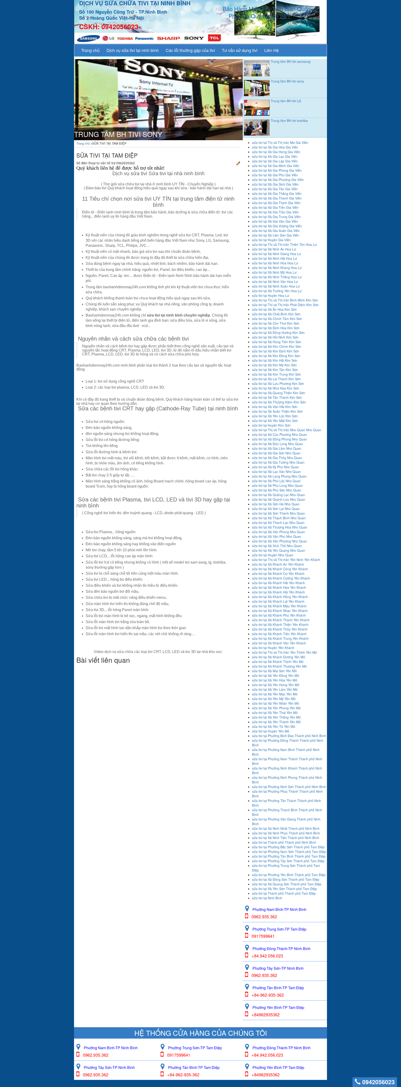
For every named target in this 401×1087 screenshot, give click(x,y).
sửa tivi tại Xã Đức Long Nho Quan (277, 443)
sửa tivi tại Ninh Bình (267, 898)
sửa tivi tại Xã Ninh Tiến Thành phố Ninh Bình (285, 837)
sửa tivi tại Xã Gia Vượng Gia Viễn (277, 226)
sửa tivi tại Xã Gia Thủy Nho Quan (277, 457)
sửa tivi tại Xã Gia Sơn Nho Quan (276, 453)
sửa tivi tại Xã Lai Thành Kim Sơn (276, 379)
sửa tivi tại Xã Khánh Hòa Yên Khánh (279, 587)
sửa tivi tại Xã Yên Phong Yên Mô (276, 708)
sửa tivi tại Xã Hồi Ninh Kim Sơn (275, 337)
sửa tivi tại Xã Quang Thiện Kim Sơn (278, 392)
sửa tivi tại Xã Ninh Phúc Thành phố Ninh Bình (286, 833)
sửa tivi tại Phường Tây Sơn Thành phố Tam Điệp (288, 861)
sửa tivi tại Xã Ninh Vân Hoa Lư (275, 281)
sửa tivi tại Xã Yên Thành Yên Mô (276, 721)
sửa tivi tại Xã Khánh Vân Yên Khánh (279, 643)
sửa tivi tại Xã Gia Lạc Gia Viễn (275, 156)
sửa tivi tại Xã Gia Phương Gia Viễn (278, 179)
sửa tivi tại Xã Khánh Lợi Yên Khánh (278, 601)
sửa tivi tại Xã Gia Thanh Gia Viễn (277, 198)
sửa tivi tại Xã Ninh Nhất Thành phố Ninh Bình (286, 828)
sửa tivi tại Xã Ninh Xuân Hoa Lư (276, 286)
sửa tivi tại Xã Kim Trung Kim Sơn (276, 374)
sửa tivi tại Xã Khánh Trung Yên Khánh (280, 638)
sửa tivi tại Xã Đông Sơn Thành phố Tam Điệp (285, 879)
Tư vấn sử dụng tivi (239, 50)
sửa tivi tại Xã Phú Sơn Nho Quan (276, 490)
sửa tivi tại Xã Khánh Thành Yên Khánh (281, 620)
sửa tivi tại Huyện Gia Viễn (271, 240)
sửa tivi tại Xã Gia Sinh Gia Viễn (275, 184)
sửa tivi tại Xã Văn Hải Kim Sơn (275, 406)
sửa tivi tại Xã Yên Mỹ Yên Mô (274, 698)
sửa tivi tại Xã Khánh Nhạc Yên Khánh (280, 610)
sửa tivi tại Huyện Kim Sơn (271, 425)
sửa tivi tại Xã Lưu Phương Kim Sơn (278, 383)
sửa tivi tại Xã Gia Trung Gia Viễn (276, 216)
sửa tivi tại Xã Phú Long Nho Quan (277, 485)
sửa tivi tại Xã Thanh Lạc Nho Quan (278, 522)
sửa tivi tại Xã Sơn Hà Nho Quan (276, 504)
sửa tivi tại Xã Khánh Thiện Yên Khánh (280, 624)
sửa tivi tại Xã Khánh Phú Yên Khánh (279, 615)
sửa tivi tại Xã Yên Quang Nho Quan (278, 550)
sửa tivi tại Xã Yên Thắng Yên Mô (276, 717)
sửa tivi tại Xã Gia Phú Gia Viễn (275, 175)
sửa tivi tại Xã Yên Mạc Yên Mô (275, 694)
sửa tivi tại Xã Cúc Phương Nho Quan (279, 434)
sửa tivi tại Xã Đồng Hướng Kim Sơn (278, 332)
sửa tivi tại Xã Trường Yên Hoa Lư (277, 290)
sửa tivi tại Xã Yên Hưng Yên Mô (275, 684)
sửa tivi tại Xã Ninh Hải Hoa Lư (274, 258)
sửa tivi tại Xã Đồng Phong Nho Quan (279, 439)
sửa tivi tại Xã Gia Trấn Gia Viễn (275, 212)
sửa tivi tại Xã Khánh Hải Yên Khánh (278, 582)
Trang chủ (90, 50)
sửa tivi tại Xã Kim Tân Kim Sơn (275, 369)
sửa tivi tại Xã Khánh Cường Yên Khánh (281, 578)
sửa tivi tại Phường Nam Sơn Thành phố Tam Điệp (289, 851)
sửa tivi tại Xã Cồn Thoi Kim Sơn (275, 323)
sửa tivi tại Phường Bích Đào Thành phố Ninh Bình (289, 735)
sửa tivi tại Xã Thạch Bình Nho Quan (279, 518)
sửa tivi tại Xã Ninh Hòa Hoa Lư (275, 263)
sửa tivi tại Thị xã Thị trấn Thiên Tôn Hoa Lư (284, 244)
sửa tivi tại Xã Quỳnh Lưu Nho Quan (278, 499)
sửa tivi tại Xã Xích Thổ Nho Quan (277, 545)
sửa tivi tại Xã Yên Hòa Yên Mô (274, 680)
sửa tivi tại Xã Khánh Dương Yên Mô (278, 657)
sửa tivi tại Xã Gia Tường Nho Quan (278, 462)
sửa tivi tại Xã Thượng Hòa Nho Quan (279, 527)
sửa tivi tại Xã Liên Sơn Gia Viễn (275, 235)
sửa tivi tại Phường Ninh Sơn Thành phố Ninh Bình (289, 786)
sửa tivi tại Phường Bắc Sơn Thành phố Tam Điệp (288, 847)
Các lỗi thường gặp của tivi (190, 50)
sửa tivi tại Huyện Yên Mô (270, 731)
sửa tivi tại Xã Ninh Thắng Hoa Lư (277, 277)
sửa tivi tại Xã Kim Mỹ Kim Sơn (274, 365)
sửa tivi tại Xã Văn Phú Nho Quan (276, 536)
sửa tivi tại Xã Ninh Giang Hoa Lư (276, 253)
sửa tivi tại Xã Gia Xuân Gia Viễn (276, 230)
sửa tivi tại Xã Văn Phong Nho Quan (278, 531)
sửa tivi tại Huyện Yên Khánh (273, 647)
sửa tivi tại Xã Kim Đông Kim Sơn (276, 355)
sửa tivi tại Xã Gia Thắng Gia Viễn (277, 193)
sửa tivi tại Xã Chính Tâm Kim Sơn (277, 318)
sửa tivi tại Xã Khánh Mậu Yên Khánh (279, 606)
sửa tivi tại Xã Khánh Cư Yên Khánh (278, 573)
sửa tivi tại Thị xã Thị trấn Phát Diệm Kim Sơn (285, 304)
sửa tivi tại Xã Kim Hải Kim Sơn (274, 360)
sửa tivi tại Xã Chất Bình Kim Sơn (276, 314)
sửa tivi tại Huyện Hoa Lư (270, 295)
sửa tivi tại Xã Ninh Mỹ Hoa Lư (274, 272)
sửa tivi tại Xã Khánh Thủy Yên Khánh (279, 629)
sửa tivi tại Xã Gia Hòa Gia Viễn (275, 147)
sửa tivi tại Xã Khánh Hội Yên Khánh (278, 592)
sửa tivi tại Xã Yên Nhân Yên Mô (275, 703)
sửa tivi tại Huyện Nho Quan (272, 555)
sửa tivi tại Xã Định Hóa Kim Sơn (276, 328)
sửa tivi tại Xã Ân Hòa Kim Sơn (274, 309)
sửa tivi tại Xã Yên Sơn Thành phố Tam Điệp (284, 888)
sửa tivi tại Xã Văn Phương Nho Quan (279, 541)
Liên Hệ (271, 50)
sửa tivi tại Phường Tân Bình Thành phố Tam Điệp (289, 856)
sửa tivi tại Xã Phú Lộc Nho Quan (276, 481)
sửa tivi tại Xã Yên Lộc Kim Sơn (275, 416)
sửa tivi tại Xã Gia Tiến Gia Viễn (275, 207)
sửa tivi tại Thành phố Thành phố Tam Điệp (284, 893)
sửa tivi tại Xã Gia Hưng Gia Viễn (276, 151)
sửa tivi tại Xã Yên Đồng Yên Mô (275, 675)
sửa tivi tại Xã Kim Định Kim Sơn (275, 351)
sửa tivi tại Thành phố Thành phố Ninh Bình (284, 842)
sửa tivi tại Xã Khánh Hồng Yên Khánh (280, 596)
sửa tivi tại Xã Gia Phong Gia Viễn (277, 170)
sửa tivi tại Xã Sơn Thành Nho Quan (278, 513)
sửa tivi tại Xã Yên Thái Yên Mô (275, 712)
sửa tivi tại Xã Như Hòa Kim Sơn (275, 388)
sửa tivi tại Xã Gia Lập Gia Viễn (275, 161)
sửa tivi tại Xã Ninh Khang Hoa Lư (277, 267)
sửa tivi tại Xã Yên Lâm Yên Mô (275, 689)
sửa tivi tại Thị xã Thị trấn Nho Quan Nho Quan (286, 430)
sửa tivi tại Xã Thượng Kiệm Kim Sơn (279, 402)
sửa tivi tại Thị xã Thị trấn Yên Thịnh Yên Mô (284, 652)
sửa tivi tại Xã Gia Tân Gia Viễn (275, 189)
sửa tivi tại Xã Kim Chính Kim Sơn (276, 346)
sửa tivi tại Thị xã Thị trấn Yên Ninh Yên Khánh (286, 559)
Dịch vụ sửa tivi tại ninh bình (133, 50)
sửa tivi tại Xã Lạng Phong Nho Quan (279, 476)
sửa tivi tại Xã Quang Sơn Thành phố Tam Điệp (286, 884)
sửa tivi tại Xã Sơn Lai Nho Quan (276, 508)
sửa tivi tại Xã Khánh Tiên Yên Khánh (279, 633)
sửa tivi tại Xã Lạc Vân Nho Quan (276, 471)
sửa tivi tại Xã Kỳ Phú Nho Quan (275, 467)
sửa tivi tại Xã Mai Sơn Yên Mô (274, 671)
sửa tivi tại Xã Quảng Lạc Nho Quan (278, 494)
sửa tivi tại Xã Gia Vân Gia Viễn (275, 221)
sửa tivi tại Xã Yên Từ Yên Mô (273, 726)
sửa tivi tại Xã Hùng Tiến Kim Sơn (276, 341)
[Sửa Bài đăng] (238, 163)
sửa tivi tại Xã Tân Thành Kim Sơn (277, 397)
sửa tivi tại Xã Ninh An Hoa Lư (274, 249)
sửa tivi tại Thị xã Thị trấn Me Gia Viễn (280, 142)
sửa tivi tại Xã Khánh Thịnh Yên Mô (278, 661)
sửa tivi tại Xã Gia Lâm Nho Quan (276, 448)
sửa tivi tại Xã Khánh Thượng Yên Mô (279, 666)
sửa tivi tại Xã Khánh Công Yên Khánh (280, 569)
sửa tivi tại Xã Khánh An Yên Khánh (278, 564)
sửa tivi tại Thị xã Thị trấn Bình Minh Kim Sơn (285, 300)
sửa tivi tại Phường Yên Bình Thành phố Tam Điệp (289, 874)
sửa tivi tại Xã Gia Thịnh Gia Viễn (276, 202)
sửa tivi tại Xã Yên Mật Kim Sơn (275, 420)
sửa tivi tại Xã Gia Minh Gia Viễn (275, 165)
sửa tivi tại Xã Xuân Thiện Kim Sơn (277, 411)
